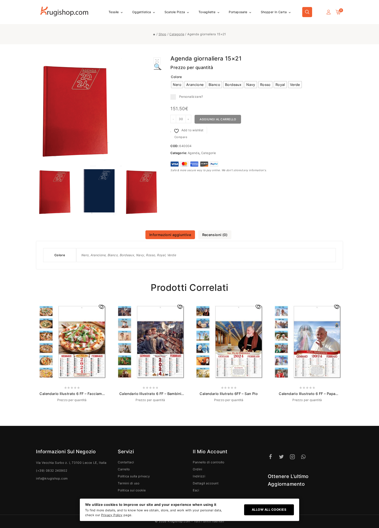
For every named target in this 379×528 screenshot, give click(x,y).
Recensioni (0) (215, 235)
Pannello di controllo (208, 462)
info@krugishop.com (52, 478)
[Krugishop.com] (66, 12)
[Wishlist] (319, 12)
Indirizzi (199, 476)
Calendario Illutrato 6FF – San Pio (229, 393)
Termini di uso (128, 483)
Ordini (197, 469)
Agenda (193, 153)
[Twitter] (282, 456)
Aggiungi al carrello (218, 119)
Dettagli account (206, 483)
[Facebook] (271, 456)
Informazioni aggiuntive (170, 235)
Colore (176, 77)
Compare (180, 137)
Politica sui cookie (132, 490)
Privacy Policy (112, 515)
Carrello (124, 469)
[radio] (177, 84)
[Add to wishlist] (102, 307)
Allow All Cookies (269, 509)
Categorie (208, 153)
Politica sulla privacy (134, 476)
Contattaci (126, 462)
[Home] (154, 34)
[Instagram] (293, 456)
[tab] (170, 234)
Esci (196, 490)
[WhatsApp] (304, 456)
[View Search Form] (307, 12)
